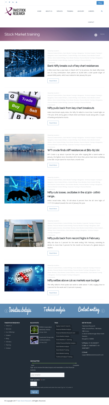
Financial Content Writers (54, 53)
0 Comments (51, 63)
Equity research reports (63, 326)
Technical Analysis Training (64, 357)
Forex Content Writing (58, 58)
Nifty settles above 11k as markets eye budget (73, 280)
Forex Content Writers (60, 55)
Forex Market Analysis (62, 336)
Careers (91, 11)
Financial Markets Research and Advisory (65, 333)
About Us (49, 11)
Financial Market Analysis (63, 329)
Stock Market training (62, 353)
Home (39, 11)
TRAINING (70, 11)
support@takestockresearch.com (92, 355)
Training (8, 345)
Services (60, 11)
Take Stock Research (24, 401)
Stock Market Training (62, 350)
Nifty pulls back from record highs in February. (73, 238)
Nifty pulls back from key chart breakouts (70, 108)
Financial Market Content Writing (57, 60)
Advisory (80, 11)
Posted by (53, 51)
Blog (100, 3)
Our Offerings (10, 332)
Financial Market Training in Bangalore (90, 58)
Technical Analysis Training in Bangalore (68, 275)
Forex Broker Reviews (72, 58)
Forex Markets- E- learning (64, 340)
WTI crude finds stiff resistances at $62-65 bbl (73, 150)
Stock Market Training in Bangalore (73, 53)
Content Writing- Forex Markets (77, 55)
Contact (91, 22)
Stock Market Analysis (62, 346)
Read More (53, 81)
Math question (35, 380)
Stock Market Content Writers (56, 184)
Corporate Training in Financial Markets (79, 60)
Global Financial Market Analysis (65, 343)
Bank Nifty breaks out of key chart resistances (73, 65)
